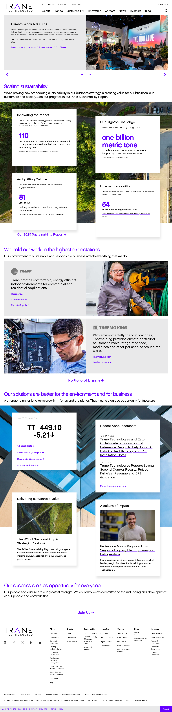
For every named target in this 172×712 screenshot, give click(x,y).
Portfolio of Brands (84, 380)
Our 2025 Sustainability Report (40, 234)
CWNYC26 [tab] (82, 74)
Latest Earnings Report (29, 452)
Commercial (17, 299)
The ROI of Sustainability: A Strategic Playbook (37, 541)
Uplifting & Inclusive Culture (56, 648)
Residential (17, 294)
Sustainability (75, 11)
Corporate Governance (29, 459)
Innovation (94, 11)
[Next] (165, 74)
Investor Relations (26, 465)
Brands (58, 11)
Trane (69, 633)
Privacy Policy (9, 694)
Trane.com (62, 4)
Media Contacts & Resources (141, 639)
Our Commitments (90, 633)
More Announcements (112, 486)
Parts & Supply (19, 305)
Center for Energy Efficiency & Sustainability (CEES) (90, 640)
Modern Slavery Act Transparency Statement (63, 694)
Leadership (54, 637)
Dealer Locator (101, 362)
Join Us (84, 612)
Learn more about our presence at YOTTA (33, 45)
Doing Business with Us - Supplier (56, 673)
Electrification (106, 646)
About (46, 11)
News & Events (156, 633)
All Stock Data (24, 445)
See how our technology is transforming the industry (38, 151)
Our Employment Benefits (123, 650)
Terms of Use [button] (56, 709)
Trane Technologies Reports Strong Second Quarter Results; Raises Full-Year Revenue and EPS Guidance (127, 471)
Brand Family (72, 642)
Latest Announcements (140, 634)
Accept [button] (166, 709)
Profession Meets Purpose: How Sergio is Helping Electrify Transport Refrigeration (127, 550)
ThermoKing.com (48, 4)
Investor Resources (155, 653)
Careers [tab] (90, 74)
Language (162, 4)
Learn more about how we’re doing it (116, 157)
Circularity (104, 633)
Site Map (38, 694)
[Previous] (7, 74)
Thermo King (71, 637)
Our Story (53, 633)
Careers (110, 11)
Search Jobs (122, 633)
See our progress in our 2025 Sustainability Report (72, 97)
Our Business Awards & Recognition (55, 660)
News (122, 11)
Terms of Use (24, 694)
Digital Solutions (106, 642)
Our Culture (121, 642)
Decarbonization (107, 637)
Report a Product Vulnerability (96, 694)
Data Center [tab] (84, 74)
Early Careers (122, 637)
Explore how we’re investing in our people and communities (41, 214)
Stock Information (157, 637)
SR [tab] (87, 74)
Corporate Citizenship (54, 642)
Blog (148, 11)
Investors (135, 11)
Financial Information (155, 642)
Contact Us (54, 678)
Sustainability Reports (88, 648)
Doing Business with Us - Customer (57, 667)
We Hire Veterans (123, 646)
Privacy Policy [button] (37, 709)
